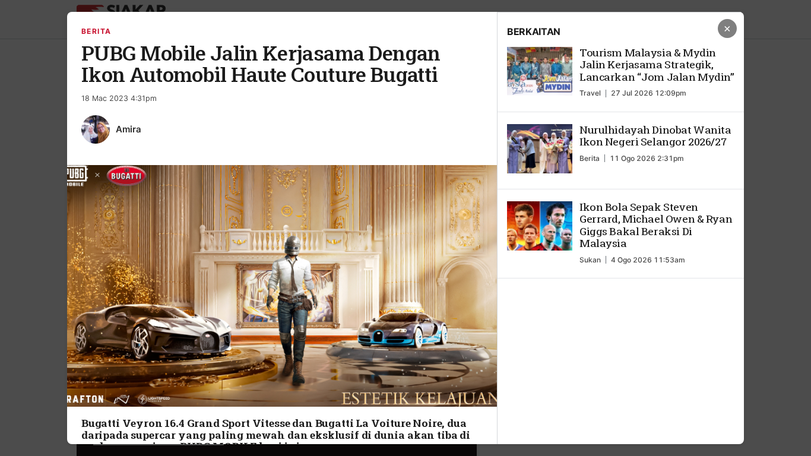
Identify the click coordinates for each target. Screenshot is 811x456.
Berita (96, 31)
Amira (128, 129)
